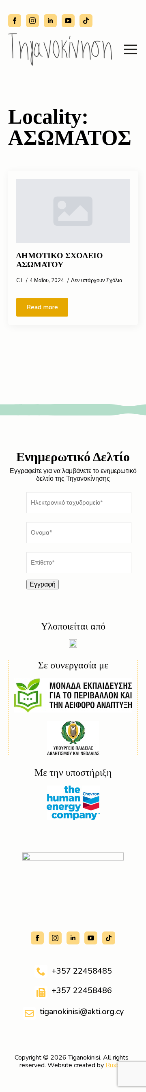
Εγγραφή (43, 584)
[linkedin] (50, 20)
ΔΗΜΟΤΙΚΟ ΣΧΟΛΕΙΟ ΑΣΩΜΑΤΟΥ (59, 260)
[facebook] (14, 20)
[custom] (85, 20)
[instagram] (32, 20)
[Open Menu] (130, 49)
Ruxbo (114, 1065)
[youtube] (68, 20)
